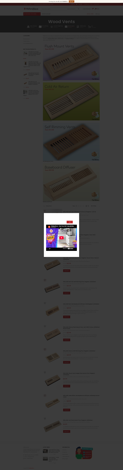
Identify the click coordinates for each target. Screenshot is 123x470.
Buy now (71, 1)
